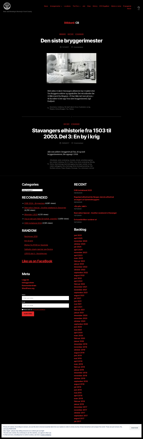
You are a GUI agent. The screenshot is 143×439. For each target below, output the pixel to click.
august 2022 (79, 275)
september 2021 (81, 293)
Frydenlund (82, 107)
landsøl (85, 164)
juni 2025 (78, 235)
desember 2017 (80, 407)
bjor (51, 162)
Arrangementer (55, 6)
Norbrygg (69, 166)
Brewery (62, 34)
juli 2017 (77, 421)
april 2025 (78, 238)
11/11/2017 (65, 47)
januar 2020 (79, 341)
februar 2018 (79, 401)
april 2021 (78, 307)
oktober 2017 (79, 413)
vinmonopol (84, 168)
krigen (80, 164)
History (95, 6)
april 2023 (78, 255)
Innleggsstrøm (28, 283)
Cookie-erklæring (45, 435)
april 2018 (78, 396)
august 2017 (79, 418)
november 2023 (80, 252)
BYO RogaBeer (104, 6)
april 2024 (78, 250)
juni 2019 (78, 355)
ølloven (58, 168)
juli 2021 (77, 298)
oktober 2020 (79, 321)
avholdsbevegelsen (87, 160)
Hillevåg (92, 162)
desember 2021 (80, 287)
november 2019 (80, 347)
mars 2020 (78, 335)
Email (23, 302)
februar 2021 (79, 310)
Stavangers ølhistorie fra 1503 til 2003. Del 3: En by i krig (71, 133)
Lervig (88, 107)
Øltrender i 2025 (30, 214)
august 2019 (79, 353)
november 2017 (80, 410)
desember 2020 (80, 315)
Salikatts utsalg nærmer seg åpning (38, 249)
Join (83, 6)
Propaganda (127, 6)
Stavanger (79, 34)
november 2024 (80, 241)
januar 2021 (79, 313)
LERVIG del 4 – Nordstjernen (35, 253)
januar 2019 (79, 370)
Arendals (72, 160)
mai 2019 (78, 358)
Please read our (34, 309)
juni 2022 (78, 278)
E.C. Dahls (70, 162)
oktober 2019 (79, 350)
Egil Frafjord (70, 107)
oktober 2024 (79, 244)
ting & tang (28, 241)
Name (23, 295)
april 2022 (78, 281)
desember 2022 (80, 267)
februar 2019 (79, 367)
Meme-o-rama (116, 6)
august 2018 (79, 384)
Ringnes (52, 109)
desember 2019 (80, 344)
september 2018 (81, 381)
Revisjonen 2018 (30, 236)
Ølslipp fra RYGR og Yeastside (36, 245)
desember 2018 (80, 373)
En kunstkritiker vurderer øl (85, 220)
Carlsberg (61, 107)
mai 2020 (78, 330)
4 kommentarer (78, 143)
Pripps (63, 168)
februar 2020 (79, 338)
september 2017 (81, 416)
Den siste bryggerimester (71, 40)
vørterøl (91, 168)
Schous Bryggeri (60, 109)
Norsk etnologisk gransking (81, 166)
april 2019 (78, 361)
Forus (76, 107)
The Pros (76, 6)
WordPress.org (28, 288)
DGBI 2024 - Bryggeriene (34, 203)
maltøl (52, 166)
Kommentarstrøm (29, 285)
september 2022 (81, 273)
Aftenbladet (53, 160)
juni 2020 (78, 327)
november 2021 (80, 290)
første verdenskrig (83, 162)
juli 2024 (77, 247)
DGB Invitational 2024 (33, 223)
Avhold (78, 160)
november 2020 (80, 318)
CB (65, 107)
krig (76, 164)
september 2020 (81, 324)
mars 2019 (78, 364)
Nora (64, 166)
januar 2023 (79, 264)
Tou (67, 109)
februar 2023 (79, 261)
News (46, 6)
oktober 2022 (79, 270)
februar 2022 (79, 284)
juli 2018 (77, 387)
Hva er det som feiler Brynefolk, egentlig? (41, 219)
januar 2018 (79, 404)
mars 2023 (78, 258)
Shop (89, 6)
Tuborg (71, 109)
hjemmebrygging (69, 164)
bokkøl (55, 162)
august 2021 (79, 295)
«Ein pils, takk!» (80, 206)
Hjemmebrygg (59, 164)
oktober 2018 (79, 378)
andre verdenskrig (63, 160)
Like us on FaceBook (37, 261)
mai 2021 (78, 304)
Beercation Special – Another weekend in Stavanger (45, 208)
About (129, 8)
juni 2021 (78, 301)
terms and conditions (39, 309)
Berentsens (53, 107)
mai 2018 (78, 393)
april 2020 (78, 333)
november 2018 (80, 376)
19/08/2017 (65, 143)
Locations (67, 6)
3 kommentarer (78, 47)
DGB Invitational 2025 (83, 190)
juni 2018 (78, 390)
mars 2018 (78, 398)
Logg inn (25, 280)
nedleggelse (58, 166)
